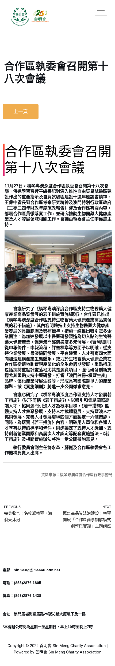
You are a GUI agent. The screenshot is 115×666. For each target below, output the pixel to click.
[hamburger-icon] (101, 12)
